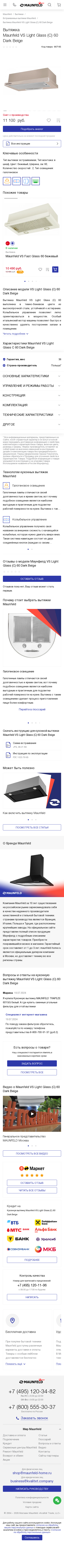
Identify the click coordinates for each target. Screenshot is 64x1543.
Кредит (7, 1443)
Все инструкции (20, 143)
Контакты (44, 1451)
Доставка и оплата (14, 1435)
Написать (32, 1297)
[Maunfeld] (32, 4)
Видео (42, 1447)
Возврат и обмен (13, 1455)
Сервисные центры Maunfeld (20, 1447)
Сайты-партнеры (49, 1455)
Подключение (11, 1439)
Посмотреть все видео (32, 1153)
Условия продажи (32, 1502)
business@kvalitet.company (32, 1481)
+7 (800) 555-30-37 (32, 1407)
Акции (6, 1459)
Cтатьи (43, 1435)
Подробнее (32, 1260)
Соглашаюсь (32, 1537)
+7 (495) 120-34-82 (32, 1391)
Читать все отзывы (32, 1190)
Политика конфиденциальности (32, 1497)
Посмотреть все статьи (32, 827)
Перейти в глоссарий (32, 709)
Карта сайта (32, 1507)
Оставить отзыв (32, 579)
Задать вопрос (32, 1063)
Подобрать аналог (32, 129)
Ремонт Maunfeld (13, 1451)
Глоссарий (45, 1439)
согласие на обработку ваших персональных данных (31, 1526)
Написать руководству (32, 1489)
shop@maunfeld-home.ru (32, 1473)
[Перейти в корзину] (59, 5)
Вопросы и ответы (50, 1443)
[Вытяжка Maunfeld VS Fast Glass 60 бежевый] (32, 219)
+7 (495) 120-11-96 (32, 1285)
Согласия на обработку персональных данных (37, 1531)
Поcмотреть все (32, 1072)
